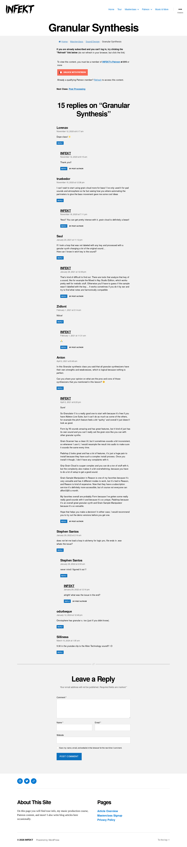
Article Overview (107, 811)
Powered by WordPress (47, 839)
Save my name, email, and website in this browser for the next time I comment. (90, 748)
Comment (61, 697)
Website (60, 735)
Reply (60, 143)
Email (98, 722)
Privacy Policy (106, 820)
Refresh (98, 79)
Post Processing (77, 88)
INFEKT (29, 839)
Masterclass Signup (109, 815)
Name (60, 722)
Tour (119, 9)
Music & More (161, 9)
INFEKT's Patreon (111, 61)
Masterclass (130, 9)
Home (111, 9)
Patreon (145, 9)
